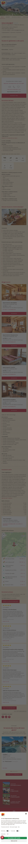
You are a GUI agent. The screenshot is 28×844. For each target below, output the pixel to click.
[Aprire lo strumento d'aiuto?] (2, 837)
